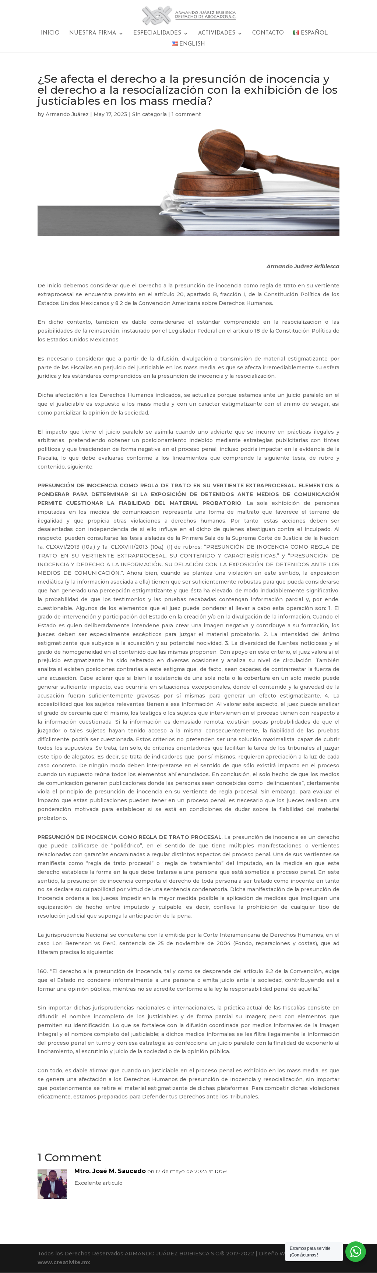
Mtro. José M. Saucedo (110, 1171)
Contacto (268, 33)
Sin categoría (149, 114)
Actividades (216, 33)
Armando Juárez (67, 114)
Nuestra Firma (92, 33)
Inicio (50, 33)
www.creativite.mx (64, 1262)
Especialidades (157, 33)
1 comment (186, 114)
